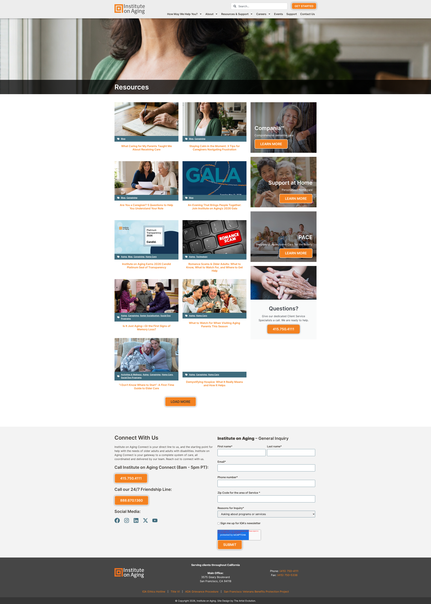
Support (291, 14)
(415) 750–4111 (288, 571)
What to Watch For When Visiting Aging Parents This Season (214, 324)
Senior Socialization (149, 315)
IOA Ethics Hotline (153, 591)
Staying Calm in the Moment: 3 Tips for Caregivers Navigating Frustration (214, 147)
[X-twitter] (145, 520)
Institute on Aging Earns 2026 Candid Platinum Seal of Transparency (146, 265)
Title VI (175, 591)
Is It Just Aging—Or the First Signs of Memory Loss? (146, 327)
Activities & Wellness (131, 374)
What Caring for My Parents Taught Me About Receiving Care (146, 147)
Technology (201, 256)
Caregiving (200, 138)
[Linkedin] (136, 520)
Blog (123, 138)
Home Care (151, 256)
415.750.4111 (283, 329)
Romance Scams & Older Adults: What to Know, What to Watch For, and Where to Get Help (214, 267)
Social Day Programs (131, 377)
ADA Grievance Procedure (201, 591)
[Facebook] (117, 520)
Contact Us (307, 14)
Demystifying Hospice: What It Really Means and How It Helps (214, 383)
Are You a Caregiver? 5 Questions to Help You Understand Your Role (146, 206)
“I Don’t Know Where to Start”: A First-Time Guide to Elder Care (146, 386)
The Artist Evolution (244, 600)
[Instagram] (126, 520)
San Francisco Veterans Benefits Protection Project (256, 591)
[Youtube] (155, 520)
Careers (261, 14)
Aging (124, 256)
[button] (180, 401)
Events (278, 14)
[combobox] (259, 6)
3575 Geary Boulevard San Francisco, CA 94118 (215, 573)
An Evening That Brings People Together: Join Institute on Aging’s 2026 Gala (214, 206)
